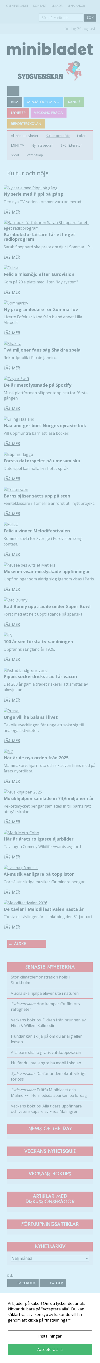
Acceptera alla (50, 1349)
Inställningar (50, 1336)
